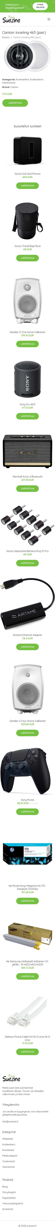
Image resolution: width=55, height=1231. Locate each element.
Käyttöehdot (9, 1197)
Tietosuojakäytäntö (12, 1203)
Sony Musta (27, 799)
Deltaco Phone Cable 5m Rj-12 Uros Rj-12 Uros (27, 1038)
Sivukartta (7, 1209)
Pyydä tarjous (40, 5)
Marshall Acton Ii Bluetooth (27, 476)
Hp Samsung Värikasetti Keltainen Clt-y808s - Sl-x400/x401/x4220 (27, 963)
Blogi (5, 1186)
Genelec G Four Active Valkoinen (27, 720)
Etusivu (6, 37)
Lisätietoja (15, 103)
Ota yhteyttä (9, 1192)
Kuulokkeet (8, 1150)
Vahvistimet (8, 1166)
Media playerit (9, 1155)
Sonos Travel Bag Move (28, 246)
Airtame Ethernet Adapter (27, 635)
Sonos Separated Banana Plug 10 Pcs (27, 551)
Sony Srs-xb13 (27, 404)
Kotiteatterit (22, 79)
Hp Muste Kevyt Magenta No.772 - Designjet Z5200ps (27, 887)
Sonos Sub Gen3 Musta (27, 173)
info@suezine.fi (10, 1121)
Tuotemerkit (8, 1161)
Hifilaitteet (7, 1138)
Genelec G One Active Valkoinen (27, 332)
